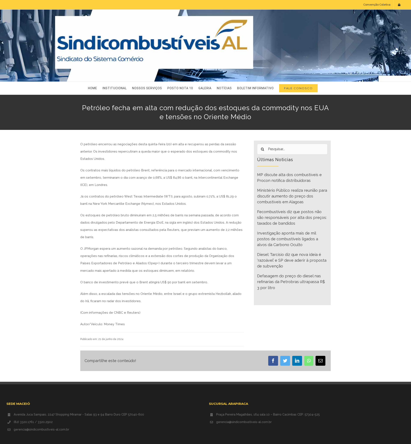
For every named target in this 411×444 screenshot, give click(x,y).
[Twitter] (285, 361)
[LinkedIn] (297, 361)
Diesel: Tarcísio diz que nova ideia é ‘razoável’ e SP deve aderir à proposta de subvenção (291, 260)
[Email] (320, 361)
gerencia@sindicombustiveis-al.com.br (41, 429)
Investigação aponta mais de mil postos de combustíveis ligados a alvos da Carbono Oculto (287, 239)
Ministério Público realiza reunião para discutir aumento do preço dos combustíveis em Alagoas (292, 196)
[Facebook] (273, 361)
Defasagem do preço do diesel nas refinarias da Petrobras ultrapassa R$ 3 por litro (291, 282)
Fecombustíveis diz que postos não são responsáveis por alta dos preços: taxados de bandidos (292, 217)
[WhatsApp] (308, 361)
